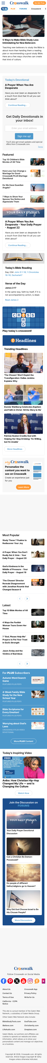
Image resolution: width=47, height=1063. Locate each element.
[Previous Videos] (19, 598)
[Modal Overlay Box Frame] (24, 132)
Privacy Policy (30, 993)
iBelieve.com (8, 1025)
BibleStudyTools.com (12, 1021)
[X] (17, 981)
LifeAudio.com (9, 1029)
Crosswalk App (30, 989)
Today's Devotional (17, 79)
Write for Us (29, 997)
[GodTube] (43, 981)
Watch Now (23, 793)
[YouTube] (23, 981)
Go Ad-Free (39, 3)
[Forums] (37, 981)
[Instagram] (30, 981)
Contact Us (7, 993)
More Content (23, 741)
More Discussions (23, 920)
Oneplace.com (30, 1029)
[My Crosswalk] (17, 462)
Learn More (23, 487)
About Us (6, 989)
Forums (23, 9)
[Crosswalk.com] (19, 3)
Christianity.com (31, 1025)
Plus (13, 9)
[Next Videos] (27, 598)
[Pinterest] (10, 981)
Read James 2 (11, 300)
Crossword (36, 9)
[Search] (4, 9)
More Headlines (14, 449)
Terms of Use (8, 997)
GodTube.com (30, 1021)
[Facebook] (3, 981)
